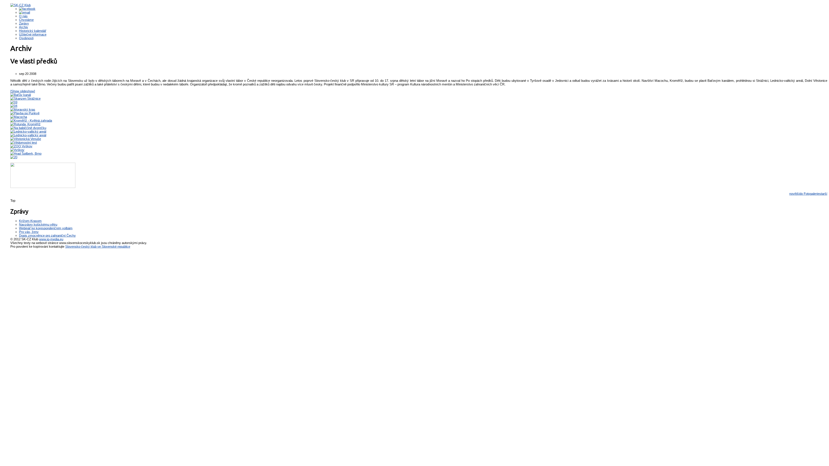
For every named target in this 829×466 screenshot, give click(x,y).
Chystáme (26, 20)
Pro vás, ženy (29, 232)
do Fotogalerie (809, 193)
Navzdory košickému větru (38, 224)
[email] (24, 12)
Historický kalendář (32, 31)
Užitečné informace (32, 34)
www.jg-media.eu (51, 239)
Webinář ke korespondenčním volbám (46, 228)
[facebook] (27, 9)
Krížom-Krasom (30, 221)
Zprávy (24, 23)
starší (823, 193)
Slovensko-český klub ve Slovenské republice (97, 246)
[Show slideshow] (22, 91)
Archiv (23, 27)
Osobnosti (26, 38)
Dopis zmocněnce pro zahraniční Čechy (47, 235)
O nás (23, 16)
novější (794, 193)
